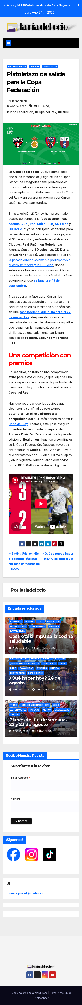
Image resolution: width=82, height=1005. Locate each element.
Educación (53, 622)
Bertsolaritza (19, 659)
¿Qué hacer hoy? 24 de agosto (34, 680)
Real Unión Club (41, 224)
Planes (29, 622)
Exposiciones (35, 673)
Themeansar (41, 997)
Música (54, 668)
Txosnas (42, 668)
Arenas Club (18, 224)
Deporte (34, 66)
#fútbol (63, 112)
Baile (13, 668)
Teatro (14, 714)
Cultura (60, 659)
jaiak (62, 663)
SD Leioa (61, 224)
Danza (35, 659)
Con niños (16, 622)
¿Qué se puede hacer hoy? (24, 663)
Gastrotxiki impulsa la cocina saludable (41, 638)
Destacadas (50, 66)
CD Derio (15, 229)
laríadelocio (20, 101)
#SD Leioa (41, 106)
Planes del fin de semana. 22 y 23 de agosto (38, 722)
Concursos (49, 663)
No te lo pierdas (17, 66)
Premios (47, 659)
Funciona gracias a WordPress (29, 992)
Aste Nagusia (37, 626)
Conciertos (26, 668)
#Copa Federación (20, 112)
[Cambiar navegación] (44, 43)
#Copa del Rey (45, 112)
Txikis (40, 622)
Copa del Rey (18, 424)
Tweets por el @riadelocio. (26, 893)
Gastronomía (18, 626)
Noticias (54, 626)
